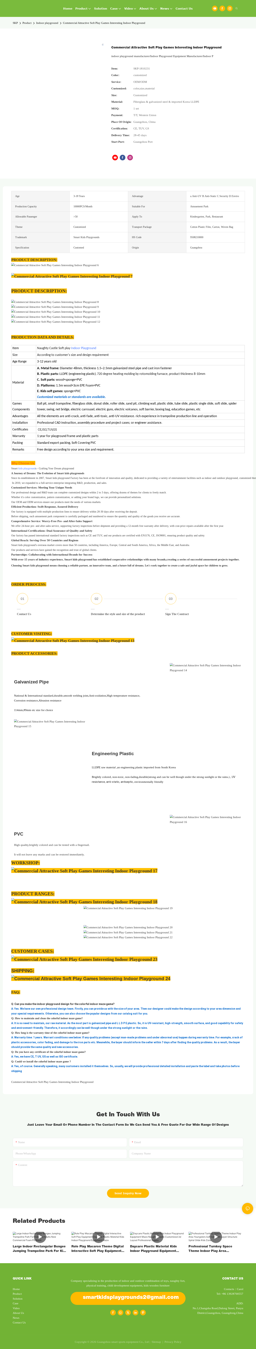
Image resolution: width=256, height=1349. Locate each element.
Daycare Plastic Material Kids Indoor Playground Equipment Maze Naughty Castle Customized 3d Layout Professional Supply (156, 1249)
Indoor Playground (83, 348)
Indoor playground (47, 22)
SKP (15, 22)
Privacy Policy (173, 1341)
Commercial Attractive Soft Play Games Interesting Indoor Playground (104, 22)
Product (26, 22)
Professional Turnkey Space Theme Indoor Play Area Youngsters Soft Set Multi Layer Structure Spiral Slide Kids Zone (214, 1249)
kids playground (26, 468)
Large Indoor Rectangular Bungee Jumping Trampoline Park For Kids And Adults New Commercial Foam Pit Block (40, 1249)
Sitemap (156, 1341)
